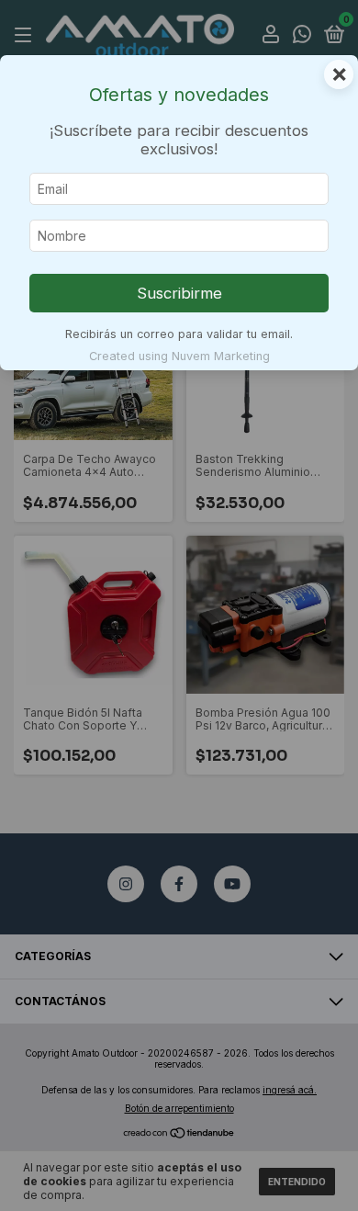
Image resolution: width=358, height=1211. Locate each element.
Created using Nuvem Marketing (179, 356)
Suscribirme (179, 293)
